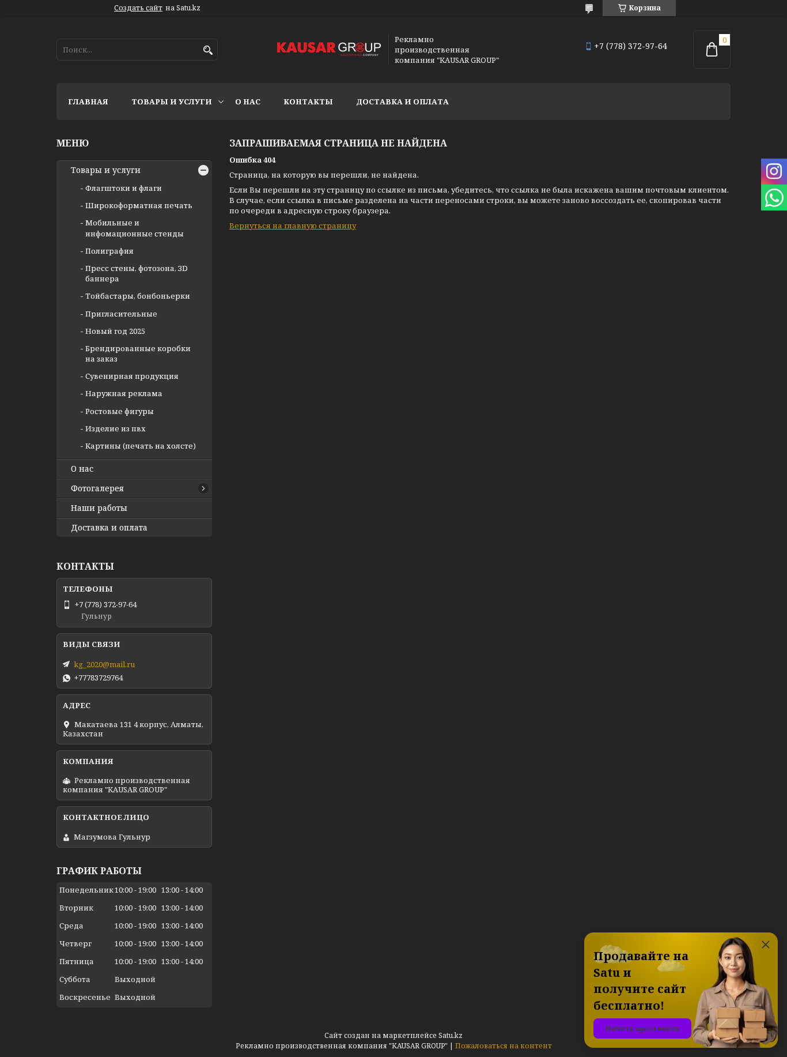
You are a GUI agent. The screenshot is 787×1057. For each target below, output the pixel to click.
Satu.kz (450, 1035)
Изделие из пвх (115, 428)
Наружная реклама (123, 393)
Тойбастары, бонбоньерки (137, 296)
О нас (247, 101)
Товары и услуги (171, 101)
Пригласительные (121, 314)
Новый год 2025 (115, 331)
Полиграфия (109, 251)
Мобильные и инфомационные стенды (134, 227)
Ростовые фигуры (119, 411)
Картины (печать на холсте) (140, 446)
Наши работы (99, 508)
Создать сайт (138, 8)
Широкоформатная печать (138, 205)
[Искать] (208, 50)
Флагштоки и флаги (123, 188)
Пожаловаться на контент (503, 1046)
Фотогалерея (97, 488)
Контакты (308, 101)
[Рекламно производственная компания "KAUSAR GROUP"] (329, 50)
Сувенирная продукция (132, 376)
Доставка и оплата (402, 101)
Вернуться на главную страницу (292, 225)
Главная (88, 101)
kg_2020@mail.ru (104, 664)
